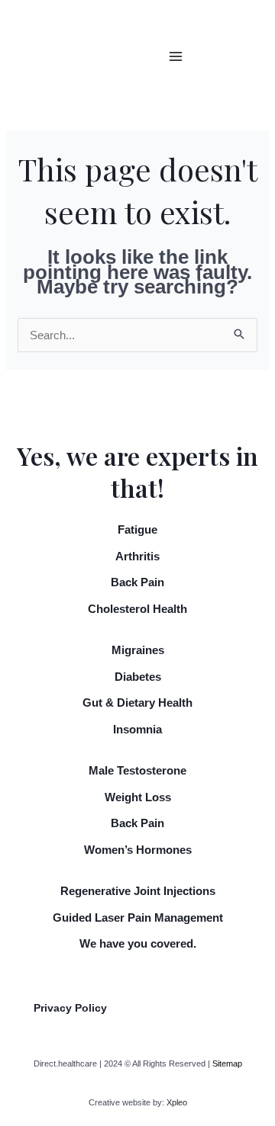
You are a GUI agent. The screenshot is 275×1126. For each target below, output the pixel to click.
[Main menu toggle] (176, 56)
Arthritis (137, 556)
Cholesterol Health (137, 608)
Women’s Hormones (138, 849)
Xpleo (177, 1102)
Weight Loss (138, 797)
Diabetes (138, 676)
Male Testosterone (137, 770)
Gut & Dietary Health (137, 702)
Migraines (138, 649)
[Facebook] (249, 45)
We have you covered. (137, 943)
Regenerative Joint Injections (137, 890)
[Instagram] (249, 67)
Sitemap (227, 1063)
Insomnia (137, 729)
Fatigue (137, 529)
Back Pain (137, 582)
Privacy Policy (70, 1008)
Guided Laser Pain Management (138, 917)
